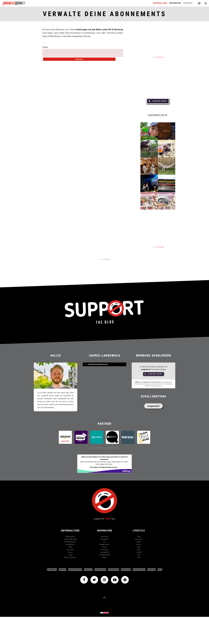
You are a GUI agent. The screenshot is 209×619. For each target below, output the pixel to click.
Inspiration (104, 531)
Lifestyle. (188, 3)
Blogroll (52, 569)
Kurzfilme (70, 550)
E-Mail (45, 47)
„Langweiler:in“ (146, 369)
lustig (70, 555)
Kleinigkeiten (70, 544)
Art (104, 542)
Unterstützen (75, 569)
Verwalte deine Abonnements (104, 14)
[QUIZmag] (112, 437)
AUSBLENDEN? (107, 259)
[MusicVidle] (96, 437)
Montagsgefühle (70, 542)
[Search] (205, 3)
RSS (159, 569)
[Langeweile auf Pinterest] (125, 580)
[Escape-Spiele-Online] (143, 437)
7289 (107, 518)
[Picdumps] (128, 437)
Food (139, 536)
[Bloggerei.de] (104, 612)
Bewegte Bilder (104, 544)
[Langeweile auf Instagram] (104, 580)
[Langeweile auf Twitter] (94, 580)
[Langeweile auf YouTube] (115, 580)
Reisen (139, 544)
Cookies (151, 569)
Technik (139, 552)
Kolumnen (139, 539)
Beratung (126, 569)
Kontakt (88, 569)
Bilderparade (70, 536)
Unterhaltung (70, 531)
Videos (104, 557)
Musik (139, 542)
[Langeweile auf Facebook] (84, 580)
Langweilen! (153, 406)
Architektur (104, 539)
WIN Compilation (70, 557)
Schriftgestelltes (104, 555)
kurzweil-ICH (104, 552)
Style (139, 550)
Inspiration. (175, 3)
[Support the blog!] (104, 312)
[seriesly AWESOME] (81, 437)
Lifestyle (139, 531)
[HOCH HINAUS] (104, 597)
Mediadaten (100, 569)
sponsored (113, 569)
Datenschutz (139, 569)
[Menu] (199, 3)
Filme (70, 547)
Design (104, 547)
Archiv (63, 569)
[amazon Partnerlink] (65, 437)
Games (70, 552)
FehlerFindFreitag (70, 539)
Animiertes (104, 536)
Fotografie (104, 550)
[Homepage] (16, 3)
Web (138, 557)
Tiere (139, 555)
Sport (139, 547)
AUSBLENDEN (160, 57)
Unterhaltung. (160, 3)
